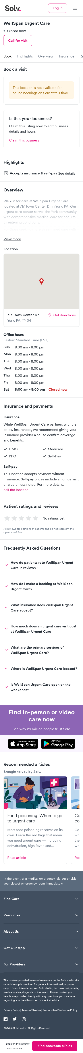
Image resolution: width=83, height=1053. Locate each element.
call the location (16, 489)
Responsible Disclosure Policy (60, 1010)
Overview (46, 56)
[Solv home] (13, 8)
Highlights (25, 56)
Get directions (64, 315)
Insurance (66, 56)
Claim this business (24, 140)
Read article (16, 857)
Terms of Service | (32, 1010)
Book (8, 56)
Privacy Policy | (12, 1010)
